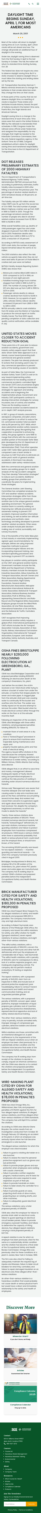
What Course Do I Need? (13, 1479)
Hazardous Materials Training (15, 1457)
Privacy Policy (12, 1510)
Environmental (10, 1459)
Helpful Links (9, 1484)
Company (8, 1469)
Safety (7, 1462)
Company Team (11, 1472)
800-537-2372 (12, 1444)
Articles (7, 1481)
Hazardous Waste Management (16, 1454)
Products (8, 1489)
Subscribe (31, 1504)
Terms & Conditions (26, 1510)
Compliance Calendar (12, 1487)
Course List (9, 1451)
